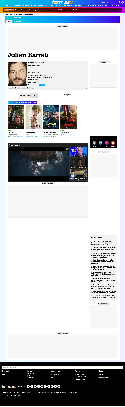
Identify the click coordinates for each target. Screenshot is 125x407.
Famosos (92, 5)
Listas (28, 375)
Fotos (59, 5)
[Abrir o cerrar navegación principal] (2, 2)
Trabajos (17, 21)
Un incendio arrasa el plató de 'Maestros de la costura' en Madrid (103, 296)
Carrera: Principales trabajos (22, 102)
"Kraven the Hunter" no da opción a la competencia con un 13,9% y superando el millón (103, 249)
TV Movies (30, 377)
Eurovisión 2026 (80, 376)
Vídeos (51, 5)
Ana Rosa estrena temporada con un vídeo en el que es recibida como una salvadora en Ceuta (103, 255)
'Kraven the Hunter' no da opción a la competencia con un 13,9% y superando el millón (41, 10)
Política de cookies (40, 392)
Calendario (30, 373)
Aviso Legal (16, 392)
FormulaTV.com (6, 396)
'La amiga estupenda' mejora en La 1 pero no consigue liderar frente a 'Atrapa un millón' (103, 268)
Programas (68, 5)
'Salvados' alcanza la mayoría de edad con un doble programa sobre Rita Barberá (103, 280)
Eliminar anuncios (63, 26)
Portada (5, 371)
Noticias (10, 5)
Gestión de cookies (53, 392)
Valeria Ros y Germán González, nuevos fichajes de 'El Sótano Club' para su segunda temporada (103, 286)
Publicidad (63, 392)
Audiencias (27, 5)
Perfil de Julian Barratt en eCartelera (21, 88)
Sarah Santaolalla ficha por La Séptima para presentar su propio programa (102, 261)
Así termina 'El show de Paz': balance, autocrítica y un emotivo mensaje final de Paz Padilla (102, 243)
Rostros (102, 371)
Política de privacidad (27, 392)
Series (18, 5)
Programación (40, 5)
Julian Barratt (28, 14)
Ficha (9, 21)
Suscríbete (103, 378)
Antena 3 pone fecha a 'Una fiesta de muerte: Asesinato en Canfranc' (103, 292)
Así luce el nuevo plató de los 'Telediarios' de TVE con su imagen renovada (103, 274)
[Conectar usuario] (122, 2)
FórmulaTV (10, 14)
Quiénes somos (6, 392)
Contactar (71, 392)
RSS (76, 392)
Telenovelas (81, 5)
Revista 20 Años (112, 5)
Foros (100, 5)
